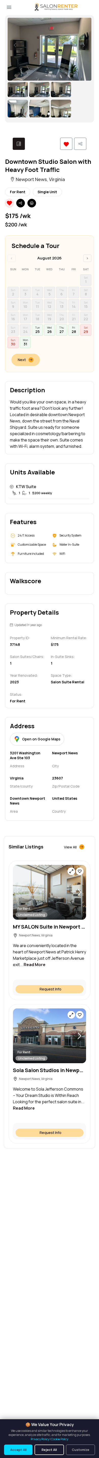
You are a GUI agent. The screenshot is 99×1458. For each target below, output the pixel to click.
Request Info (50, 989)
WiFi (62, 554)
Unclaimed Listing (31, 915)
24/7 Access (26, 535)
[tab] (19, 144)
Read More (34, 964)
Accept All (18, 1449)
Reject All (49, 1449)
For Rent (17, 191)
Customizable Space (32, 544)
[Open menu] (9, 7)
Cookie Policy (59, 1439)
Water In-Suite (69, 544)
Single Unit (47, 191)
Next (22, 359)
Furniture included (31, 554)
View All (70, 847)
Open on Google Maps (41, 739)
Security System (70, 535)
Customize (80, 1449)
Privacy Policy (40, 1439)
